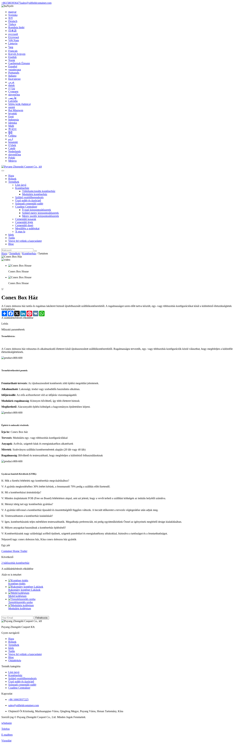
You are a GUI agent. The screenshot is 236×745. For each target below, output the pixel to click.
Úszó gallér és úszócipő (28, 200)
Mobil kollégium (17, 596)
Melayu (12, 160)
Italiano (12, 75)
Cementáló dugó (24, 225)
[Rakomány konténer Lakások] (25, 586)
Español (12, 66)
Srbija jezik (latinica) (19, 104)
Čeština (12, 135)
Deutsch (12, 21)
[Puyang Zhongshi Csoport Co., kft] (21, 166)
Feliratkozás (41, 617)
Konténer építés (16, 583)
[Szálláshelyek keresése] (35, 251)
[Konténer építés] (18, 580)
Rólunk (12, 178)
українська (14, 69)
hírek (11, 234)
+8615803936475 (11, 2)
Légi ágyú (20, 184)
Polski (11, 157)
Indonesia (13, 119)
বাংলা (10, 18)
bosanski (13, 142)
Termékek (13, 181)
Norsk (11, 60)
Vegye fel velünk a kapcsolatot (25, 240)
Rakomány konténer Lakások (24, 589)
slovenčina (14, 94)
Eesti (11, 116)
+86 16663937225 (18, 699)
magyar (12, 11)
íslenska (12, 122)
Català (11, 148)
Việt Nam (13, 40)
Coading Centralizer (26, 206)
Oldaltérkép (14, 660)
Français (12, 50)
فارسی (12, 97)
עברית (11, 88)
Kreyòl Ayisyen (16, 54)
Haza (11, 175)
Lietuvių (12, 43)
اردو (10, 138)
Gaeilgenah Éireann (19, 63)
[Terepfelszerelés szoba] (21, 599)
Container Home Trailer (14, 551)
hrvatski (12, 113)
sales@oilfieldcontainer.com (36, 2)
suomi (11, 107)
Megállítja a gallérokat (27, 228)
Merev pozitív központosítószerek (40, 216)
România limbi (16, 27)
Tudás (11, 237)
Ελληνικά (13, 37)
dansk (11, 85)
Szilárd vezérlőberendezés (29, 197)
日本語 (12, 30)
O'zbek (12, 145)
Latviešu (13, 100)
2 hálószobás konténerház (15, 562)
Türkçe (12, 24)
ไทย (10, 47)
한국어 (12, 129)
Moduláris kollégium (19, 608)
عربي (11, 82)
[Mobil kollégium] (18, 592)
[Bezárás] (2, 170)
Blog (11, 244)
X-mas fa (20, 231)
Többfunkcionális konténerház (38, 191)
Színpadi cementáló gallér (29, 203)
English (12, 57)
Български (14, 78)
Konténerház (22, 188)
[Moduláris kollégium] (21, 605)
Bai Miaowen (15, 110)
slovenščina (14, 154)
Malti (11, 125)
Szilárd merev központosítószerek (40, 212)
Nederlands (14, 151)
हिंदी (10, 132)
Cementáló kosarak (25, 219)
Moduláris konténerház (34, 194)
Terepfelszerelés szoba (20, 602)
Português (13, 72)
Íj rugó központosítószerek (36, 209)
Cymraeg (13, 91)
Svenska (12, 14)
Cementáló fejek (24, 222)
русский (13, 34)
